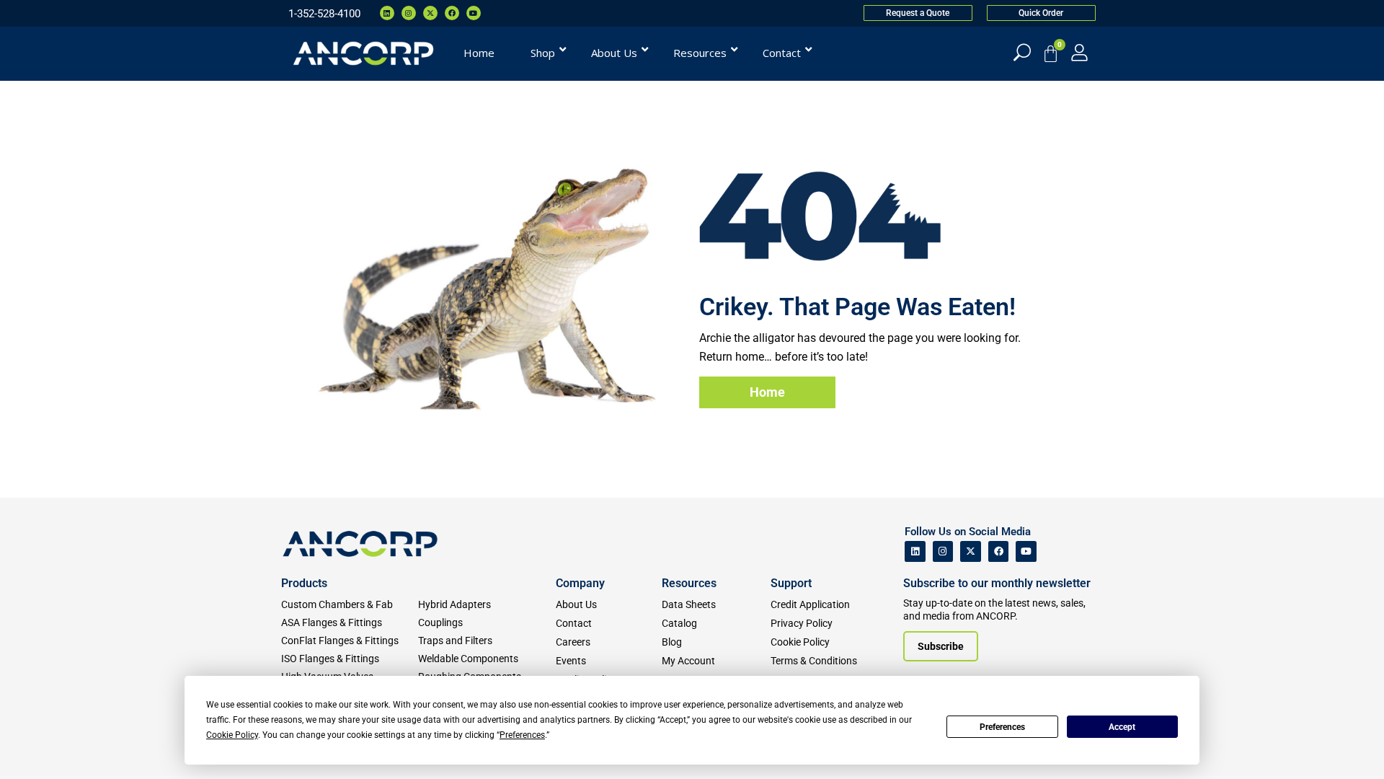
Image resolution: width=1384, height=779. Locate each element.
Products (304, 583)
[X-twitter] (430, 13)
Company (580, 583)
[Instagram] (409, 13)
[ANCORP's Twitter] (970, 551)
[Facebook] (452, 13)
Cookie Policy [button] (232, 735)
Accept (1122, 727)
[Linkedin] (387, 13)
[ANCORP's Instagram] (943, 551)
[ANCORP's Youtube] (1026, 551)
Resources (689, 583)
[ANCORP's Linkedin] (915, 551)
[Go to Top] (36, 746)
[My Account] (1079, 52)
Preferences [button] (522, 735)
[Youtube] (473, 13)
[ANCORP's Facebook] (998, 551)
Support (791, 583)
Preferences (1002, 727)
